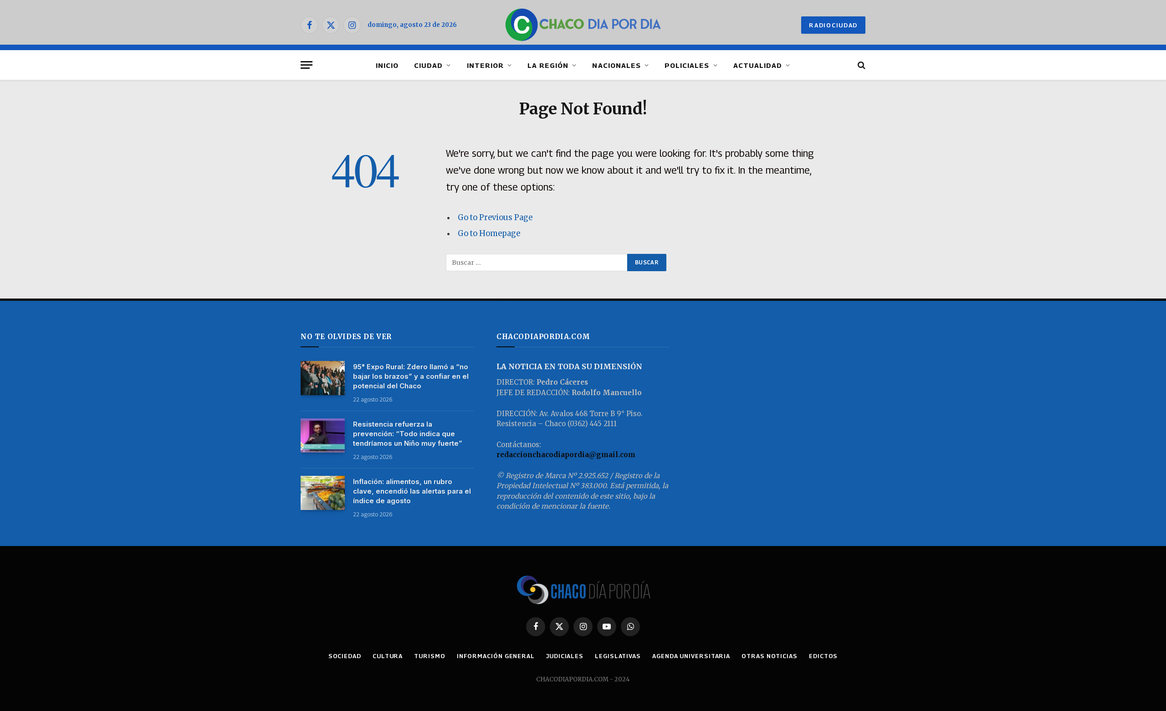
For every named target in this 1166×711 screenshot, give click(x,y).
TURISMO (429, 655)
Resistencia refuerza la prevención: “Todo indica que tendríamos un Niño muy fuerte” (407, 434)
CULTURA (388, 655)
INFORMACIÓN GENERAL (496, 655)
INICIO (387, 65)
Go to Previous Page (495, 217)
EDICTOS (823, 655)
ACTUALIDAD (757, 65)
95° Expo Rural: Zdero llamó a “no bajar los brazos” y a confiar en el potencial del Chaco (411, 376)
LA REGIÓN (547, 65)
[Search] (860, 65)
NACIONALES (616, 65)
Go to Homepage (489, 233)
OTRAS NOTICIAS (770, 655)
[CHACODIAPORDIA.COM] (583, 25)
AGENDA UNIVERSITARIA (691, 655)
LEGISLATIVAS (618, 655)
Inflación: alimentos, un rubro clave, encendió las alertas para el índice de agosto (412, 491)
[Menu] (306, 65)
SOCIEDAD (344, 655)
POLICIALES (687, 65)
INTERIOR (485, 65)
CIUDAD (428, 65)
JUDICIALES (564, 655)
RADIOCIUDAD (833, 25)
